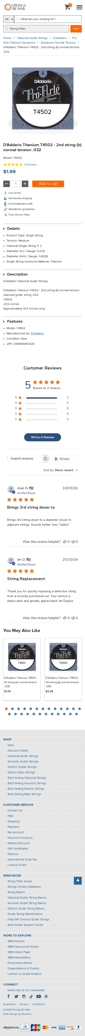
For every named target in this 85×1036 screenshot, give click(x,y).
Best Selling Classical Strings (27, 777)
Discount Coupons (20, 837)
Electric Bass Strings (21, 772)
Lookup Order (17, 865)
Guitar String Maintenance (25, 914)
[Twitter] (16, 997)
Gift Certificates (18, 848)
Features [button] (15, 321)
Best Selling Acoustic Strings (27, 783)
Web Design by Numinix (17, 1014)
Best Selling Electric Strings (26, 788)
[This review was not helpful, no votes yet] (73, 541)
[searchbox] (24, 458)
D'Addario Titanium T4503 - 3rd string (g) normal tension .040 (62, 682)
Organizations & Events (23, 968)
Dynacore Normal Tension (58, 42)
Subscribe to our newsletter (26, 990)
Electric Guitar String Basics (26, 908)
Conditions (38, 1004)
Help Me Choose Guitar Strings (28, 919)
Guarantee (9, 1004)
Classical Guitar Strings (32, 38)
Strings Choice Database (24, 886)
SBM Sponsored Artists (23, 946)
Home (7, 38)
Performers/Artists (20, 963)
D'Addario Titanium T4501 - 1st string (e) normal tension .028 (20, 682)
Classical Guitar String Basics (27, 897)
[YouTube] (38, 997)
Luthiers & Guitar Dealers (25, 973)
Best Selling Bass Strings (24, 794)
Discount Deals (18, 750)
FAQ (10, 816)
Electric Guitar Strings (22, 767)
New (11, 745)
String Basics (16, 892)
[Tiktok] (31, 997)
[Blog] (46, 997)
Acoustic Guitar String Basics (27, 903)
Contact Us (15, 810)
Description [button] (17, 274)
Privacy (24, 1004)
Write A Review (42, 437)
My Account (16, 832)
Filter (76, 28)
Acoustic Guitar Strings (23, 761)
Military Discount (19, 843)
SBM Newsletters (19, 957)
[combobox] (60, 470)
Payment (13, 826)
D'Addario (59, 38)
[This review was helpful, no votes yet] (64, 541)
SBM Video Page (19, 952)
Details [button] (13, 229)
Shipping (13, 821)
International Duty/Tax (22, 859)
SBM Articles (16, 941)
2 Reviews (30, 164)
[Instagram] (23, 997)
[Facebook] (9, 997)
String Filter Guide (20, 881)
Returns (13, 854)
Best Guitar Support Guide (25, 924)
